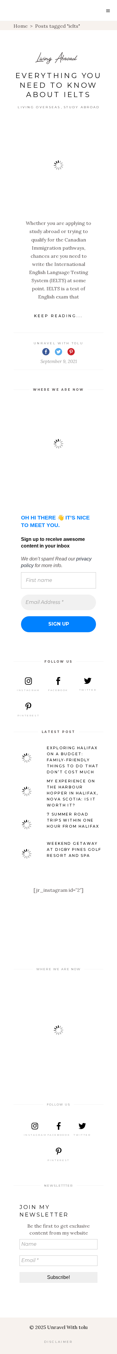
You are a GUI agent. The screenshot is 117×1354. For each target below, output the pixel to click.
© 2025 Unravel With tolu (58, 1327)
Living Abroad (56, 57)
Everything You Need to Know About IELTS (58, 85)
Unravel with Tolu (58, 343)
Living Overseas (39, 107)
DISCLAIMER (58, 1342)
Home (21, 26)
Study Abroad (82, 107)
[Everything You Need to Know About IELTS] (59, 165)
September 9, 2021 (58, 361)
